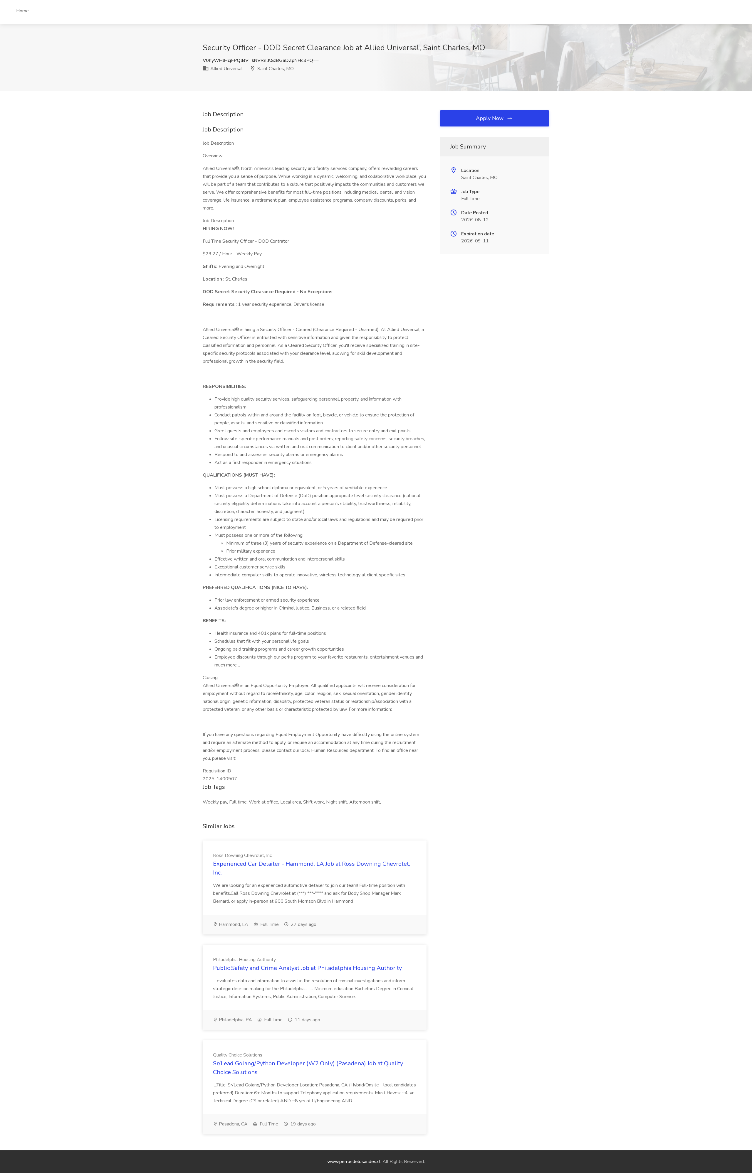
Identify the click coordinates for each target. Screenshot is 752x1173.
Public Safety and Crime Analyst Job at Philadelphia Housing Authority (307, 968)
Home (22, 11)
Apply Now (490, 118)
